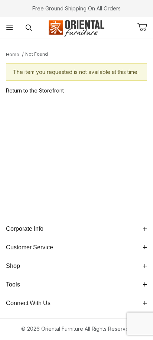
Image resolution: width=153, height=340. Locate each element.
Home (12, 54)
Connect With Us (28, 303)
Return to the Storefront (35, 90)
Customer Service (29, 247)
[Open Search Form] (29, 28)
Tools (13, 284)
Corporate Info (24, 229)
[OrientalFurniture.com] (76, 27)
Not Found (36, 54)
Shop (13, 266)
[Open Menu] (9, 28)
